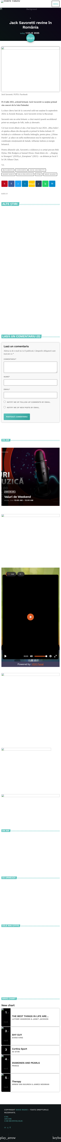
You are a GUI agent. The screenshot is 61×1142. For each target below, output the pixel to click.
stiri (38, 174)
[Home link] (10, 4)
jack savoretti (37, 170)
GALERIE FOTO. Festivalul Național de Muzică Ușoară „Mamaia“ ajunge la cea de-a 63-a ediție (28, 316)
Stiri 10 (16, 897)
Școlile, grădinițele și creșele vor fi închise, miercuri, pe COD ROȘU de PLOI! (35, 935)
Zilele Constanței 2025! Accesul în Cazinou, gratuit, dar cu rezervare (32, 947)
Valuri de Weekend (17, 497)
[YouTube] (5, 1127)
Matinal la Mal (20, 884)
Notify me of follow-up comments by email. (29, 402)
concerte (21, 170)
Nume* (7, 377)
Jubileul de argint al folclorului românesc (30, 256)
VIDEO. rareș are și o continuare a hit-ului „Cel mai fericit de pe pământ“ (36, 972)
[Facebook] (10, 1127)
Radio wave (8, 174)
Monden (8, 251)
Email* (7, 389)
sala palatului (25, 174)
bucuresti (8, 170)
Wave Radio (50, 174)
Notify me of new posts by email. (23, 408)
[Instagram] (7, 1127)
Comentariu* (10, 359)
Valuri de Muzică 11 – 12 (24, 909)
